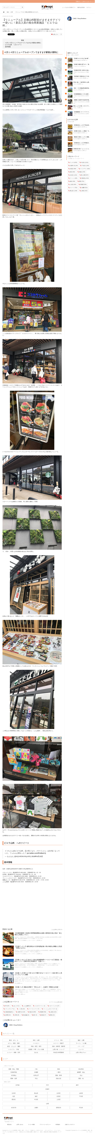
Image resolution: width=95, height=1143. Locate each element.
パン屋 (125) (21, 1009)
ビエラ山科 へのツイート (13, 44)
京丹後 (17, 1085)
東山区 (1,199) (73, 190)
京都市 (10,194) (21, 1012)
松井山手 (36, 1075)
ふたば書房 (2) (27, 1006)
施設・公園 (81, 1040)
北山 (81, 1075)
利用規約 (58, 1124)
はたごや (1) (16, 1006)
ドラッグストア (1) (10, 1009)
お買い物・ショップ (58, 1049)
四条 (58, 1069)
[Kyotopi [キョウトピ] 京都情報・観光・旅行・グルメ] (47, 8)
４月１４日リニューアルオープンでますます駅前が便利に (23, 43)
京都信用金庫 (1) (9, 1012)
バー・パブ (81, 1046)
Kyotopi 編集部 (77, 60)
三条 (36, 1069)
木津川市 (13, 1107)
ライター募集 (31, 1124)
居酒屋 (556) (43, 1012)
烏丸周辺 (81, 1069)
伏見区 (58, 1096)
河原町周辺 (13, 1072)
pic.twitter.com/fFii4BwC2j (36, 853)
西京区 (14, 1099)
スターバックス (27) (54, 1006)
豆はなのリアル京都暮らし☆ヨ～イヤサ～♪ (25, 940)
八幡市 (36, 1107)
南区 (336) (72, 181)
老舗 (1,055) (82, 172)
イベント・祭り (58, 1040)
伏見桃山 (13, 1075)
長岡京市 (58, 1107)
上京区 (58, 1099)
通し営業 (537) (85, 175)
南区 (36, 1096)
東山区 (36, 1093)
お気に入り (55, 34)
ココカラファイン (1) (39, 1006)
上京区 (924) (73, 184)
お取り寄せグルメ (81, 1052)
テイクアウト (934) (85, 168)
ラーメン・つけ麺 (81, 1043)
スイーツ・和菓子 (58, 1043)
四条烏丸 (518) (85, 178)
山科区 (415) (53, 1012)
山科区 (81, 1093)
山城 (47, 1103)
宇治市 (81, 1107)
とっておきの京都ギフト (69, 7)
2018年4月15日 (37, 856)
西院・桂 (81, 1078)
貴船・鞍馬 (58, 1075)
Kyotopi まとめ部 (77, 78)
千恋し (75, 107)
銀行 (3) (35, 1015)
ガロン (75, 84)
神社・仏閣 (36, 1040)
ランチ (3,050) (73, 162)
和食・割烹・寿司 (36, 1046)
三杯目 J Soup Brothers (15, 1025)
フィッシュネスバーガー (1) (50, 1009)
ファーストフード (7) (33, 1009)
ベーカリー (36, 1043)
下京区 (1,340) (85, 165)
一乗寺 (58, 1072)
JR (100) (7, 1006)
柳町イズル (17, 994)
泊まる (36, 1052)
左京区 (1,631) (73, 175)
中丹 (47, 1085)
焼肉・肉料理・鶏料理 (58, 1046)
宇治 (36, 1078)
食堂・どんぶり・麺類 (13, 1046)
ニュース (81, 1049)
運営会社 (9, 1124)
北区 (13, 1096)
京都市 (47, 1089)
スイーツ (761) (73, 187)
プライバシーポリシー (45, 1124)
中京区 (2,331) (84, 162)
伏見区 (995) (73, 168)
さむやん (75, 90)
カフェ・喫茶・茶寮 (14, 1043)
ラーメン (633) (73, 178)
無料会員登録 (81, 7)
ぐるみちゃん (76, 66)
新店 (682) (72, 172)
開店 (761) (81, 181)
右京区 (14, 1093)
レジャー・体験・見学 (13, 1052)
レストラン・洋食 (14, 1049)
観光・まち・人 (13, 1040)
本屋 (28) (16, 1015)
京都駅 (36, 1072)
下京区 (81, 1096)
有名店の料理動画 (58, 1052)
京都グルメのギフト (70, 1124)
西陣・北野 (13, 1078)
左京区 (58, 1093)
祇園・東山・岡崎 (14, 1069)
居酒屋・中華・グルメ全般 (36, 1049)
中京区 (36, 1099)
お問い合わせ (19, 1124)
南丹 (77, 1085)
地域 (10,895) (32, 1012)
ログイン (88, 7)
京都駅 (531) (84, 187)
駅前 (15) (52, 1015)
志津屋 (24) (8, 1015)
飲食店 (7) (43, 1015)
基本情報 (8, 47)
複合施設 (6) (26, 1015)
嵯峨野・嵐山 (81, 1072)
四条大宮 (58, 1078)
